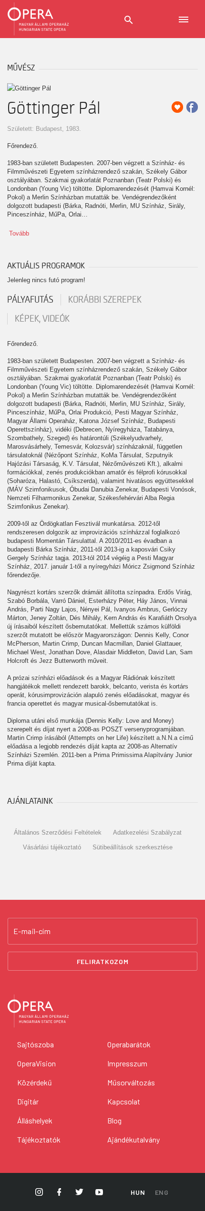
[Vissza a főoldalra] (38, 19)
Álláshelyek (34, 1120)
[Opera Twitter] (79, 1192)
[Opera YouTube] (99, 1192)
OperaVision (36, 1063)
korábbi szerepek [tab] (105, 300)
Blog (114, 1120)
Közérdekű (34, 1082)
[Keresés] (129, 20)
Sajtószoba (35, 1044)
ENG (162, 1192)
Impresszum (127, 1063)
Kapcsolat (123, 1101)
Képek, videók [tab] (42, 319)
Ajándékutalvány (133, 1139)
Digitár (28, 1101)
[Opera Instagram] (39, 1192)
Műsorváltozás (131, 1082)
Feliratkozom (103, 961)
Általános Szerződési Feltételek (58, 832)
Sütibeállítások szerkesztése (132, 847)
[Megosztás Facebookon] (192, 107)
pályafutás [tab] (30, 300)
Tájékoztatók (39, 1139)
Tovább (19, 233)
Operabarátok (129, 1044)
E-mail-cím (32, 931)
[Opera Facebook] (59, 1192)
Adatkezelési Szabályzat (147, 832)
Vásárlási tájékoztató (52, 847)
